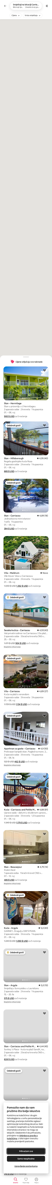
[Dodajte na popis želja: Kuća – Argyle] (44, 895)
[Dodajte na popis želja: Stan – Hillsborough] (44, 425)
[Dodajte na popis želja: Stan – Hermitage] (44, 370)
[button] (9, 416)
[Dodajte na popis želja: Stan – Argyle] (44, 952)
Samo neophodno (26, 1158)
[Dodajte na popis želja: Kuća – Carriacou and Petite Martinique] (44, 776)
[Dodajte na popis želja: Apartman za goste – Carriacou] (44, 715)
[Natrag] (5, 6)
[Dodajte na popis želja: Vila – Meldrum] (44, 540)
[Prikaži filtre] (47, 6)
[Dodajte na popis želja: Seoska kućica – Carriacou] (44, 597)
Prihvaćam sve (26, 1151)
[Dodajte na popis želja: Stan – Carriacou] (44, 482)
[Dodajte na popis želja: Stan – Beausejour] (44, 834)
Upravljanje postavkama (26, 1166)
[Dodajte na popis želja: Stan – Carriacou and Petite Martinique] (44, 1013)
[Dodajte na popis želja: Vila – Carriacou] (44, 658)
